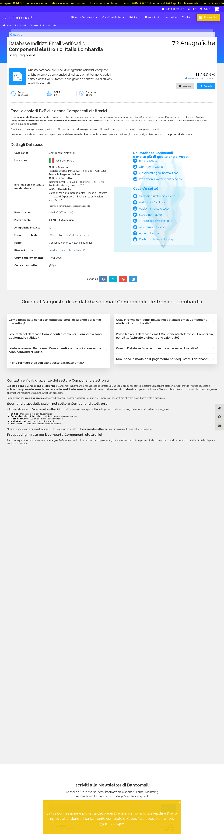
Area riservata (173, 9)
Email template (57, 250)
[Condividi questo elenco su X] (113, 279)
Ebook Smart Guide (79, 250)
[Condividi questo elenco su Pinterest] (123, 279)
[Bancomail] (18, 20)
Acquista (207, 86)
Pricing (133, 17)
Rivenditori (152, 17)
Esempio (186, 86)
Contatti (187, 17)
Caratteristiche (111, 17)
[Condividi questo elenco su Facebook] (103, 279)
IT (192, 9)
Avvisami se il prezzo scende (201, 78)
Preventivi (210, 17)
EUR (205, 9)
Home (9, 25)
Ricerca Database (82, 17)
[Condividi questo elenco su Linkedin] (133, 279)
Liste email (20, 25)
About (170, 17)
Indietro (17, 34)
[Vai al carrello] (216, 10)
